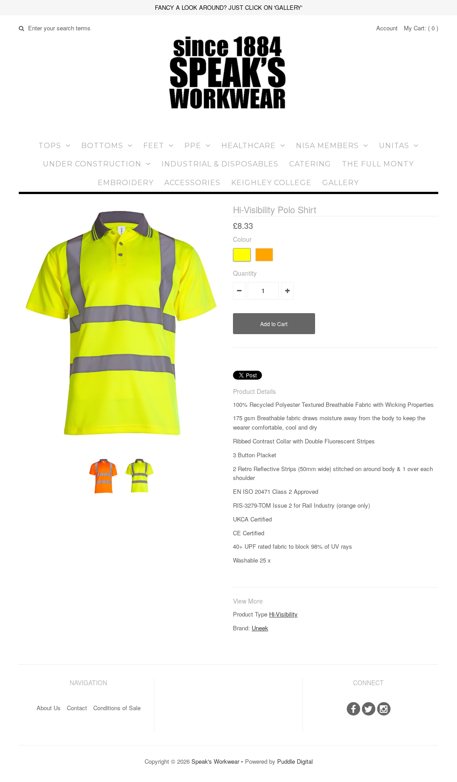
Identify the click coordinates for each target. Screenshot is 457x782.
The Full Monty (378, 164)
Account (387, 28)
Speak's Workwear (215, 761)
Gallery (340, 182)
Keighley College (271, 182)
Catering (310, 164)
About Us (49, 707)
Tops (49, 145)
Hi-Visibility (283, 614)
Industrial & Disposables (220, 164)
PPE (192, 145)
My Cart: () (421, 28)
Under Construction (92, 164)
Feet (153, 145)
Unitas (394, 145)
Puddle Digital (295, 761)
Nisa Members (327, 145)
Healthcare (248, 145)
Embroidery (126, 182)
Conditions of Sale (117, 707)
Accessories (192, 182)
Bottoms (102, 145)
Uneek (260, 628)
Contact (77, 707)
